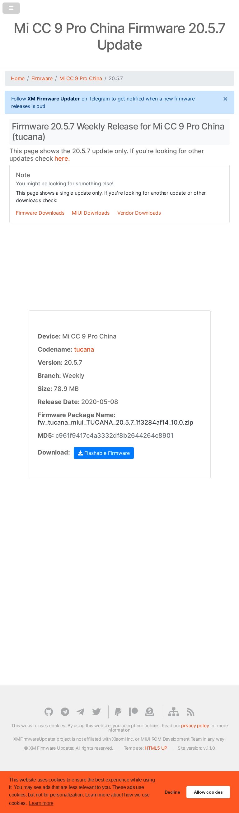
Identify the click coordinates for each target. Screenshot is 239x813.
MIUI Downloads (91, 213)
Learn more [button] (41, 803)
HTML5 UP (156, 748)
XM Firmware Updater (53, 98)
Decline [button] (172, 792)
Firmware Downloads (40, 213)
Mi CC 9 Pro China (80, 78)
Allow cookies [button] (208, 792)
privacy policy (195, 725)
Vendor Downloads (139, 213)
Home (18, 78)
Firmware (42, 78)
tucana (84, 349)
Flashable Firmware (106, 453)
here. (62, 158)
